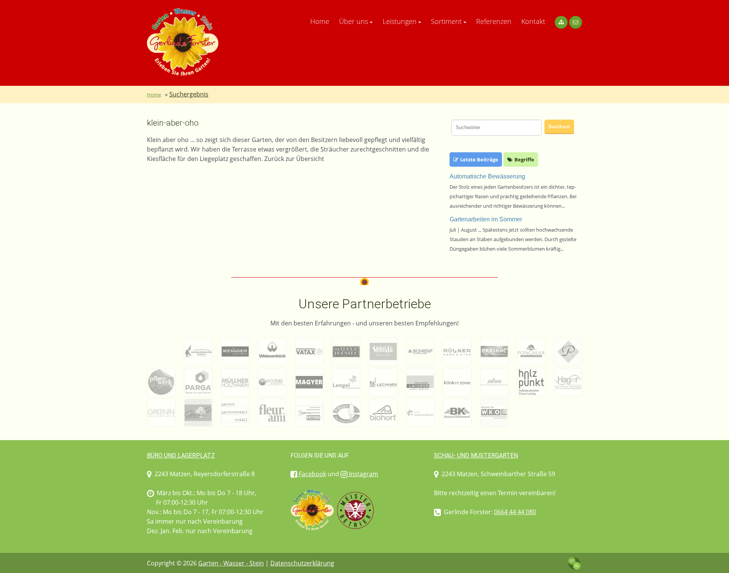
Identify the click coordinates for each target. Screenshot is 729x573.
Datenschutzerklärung (302, 563)
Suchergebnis (188, 94)
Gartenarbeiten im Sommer (486, 219)
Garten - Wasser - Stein (231, 563)
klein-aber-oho (173, 123)
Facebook (311, 474)
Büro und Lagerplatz (181, 455)
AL (577, 565)
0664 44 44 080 (515, 512)
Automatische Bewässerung (487, 176)
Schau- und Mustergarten (476, 455)
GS (572, 560)
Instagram (362, 474)
